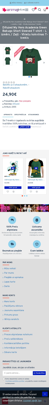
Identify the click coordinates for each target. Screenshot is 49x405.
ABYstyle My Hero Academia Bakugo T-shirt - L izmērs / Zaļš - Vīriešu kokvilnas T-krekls (37, 180)
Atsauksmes (33, 115)
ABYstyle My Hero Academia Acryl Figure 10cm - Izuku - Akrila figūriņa (13, 180)
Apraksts (8, 115)
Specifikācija (20, 115)
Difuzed (16, 104)
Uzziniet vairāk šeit (32, 401)
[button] (16, 62)
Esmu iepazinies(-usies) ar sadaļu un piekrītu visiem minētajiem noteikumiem (25, 381)
